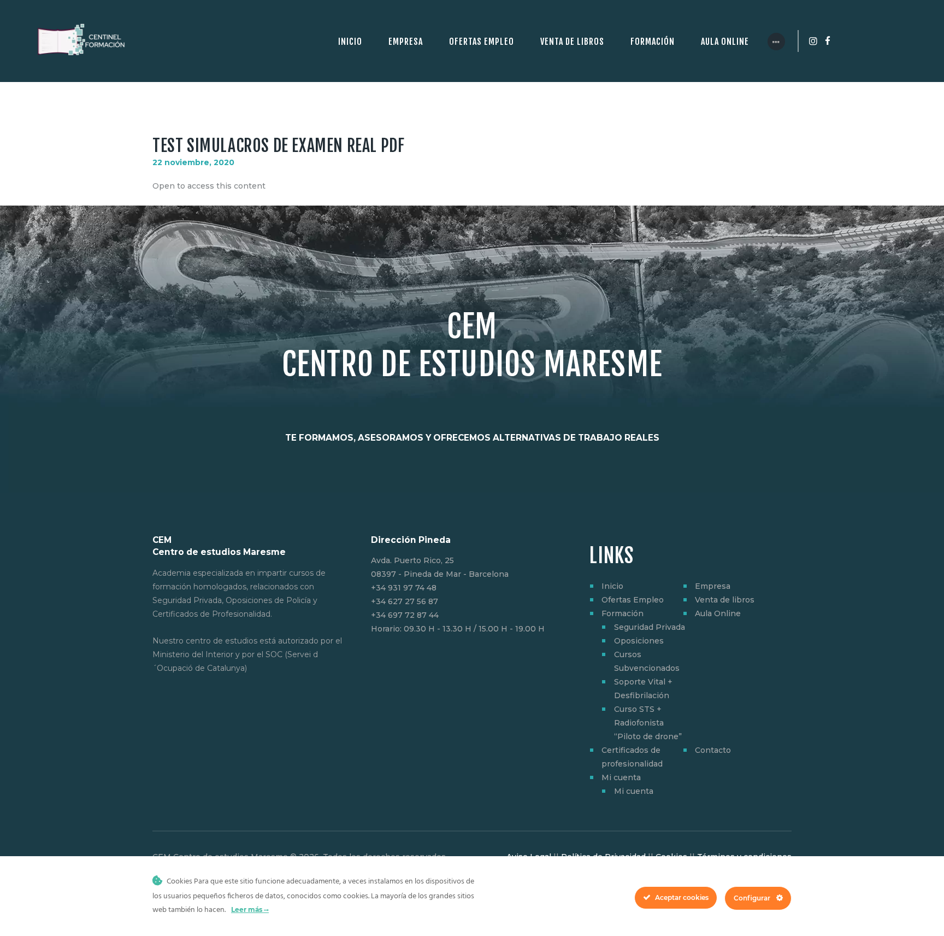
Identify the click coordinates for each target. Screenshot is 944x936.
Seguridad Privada (649, 627)
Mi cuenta (621, 777)
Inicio (612, 586)
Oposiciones (639, 641)
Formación (622, 613)
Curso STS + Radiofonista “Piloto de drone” (648, 722)
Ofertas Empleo (632, 600)
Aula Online (718, 613)
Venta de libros (724, 600)
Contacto (713, 750)
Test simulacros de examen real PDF (278, 146)
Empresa (712, 586)
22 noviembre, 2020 (193, 162)
